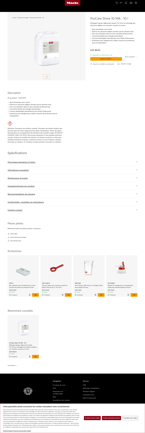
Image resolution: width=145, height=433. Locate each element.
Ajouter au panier (106, 59)
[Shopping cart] (135, 3)
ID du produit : (13, 98)
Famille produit (15, 210)
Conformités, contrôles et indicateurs (26, 202)
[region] (72, 418)
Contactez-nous (88, 395)
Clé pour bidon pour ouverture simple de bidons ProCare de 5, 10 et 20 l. (54, 286)
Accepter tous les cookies (92, 418)
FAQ (84, 385)
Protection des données (19, 431)
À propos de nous (59, 385)
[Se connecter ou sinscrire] (126, 3)
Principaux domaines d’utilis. (22, 162)
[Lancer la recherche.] (116, 2)
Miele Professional (89, 398)
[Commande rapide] (130, 3)
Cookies (29, 431)
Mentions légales (89, 391)
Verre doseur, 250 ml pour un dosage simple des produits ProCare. (89, 286)
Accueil (14, 17)
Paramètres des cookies (130, 418)
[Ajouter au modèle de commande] (30, 295)
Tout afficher (12, 365)
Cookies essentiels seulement (111, 418)
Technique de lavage (23, 17)
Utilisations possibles (18, 170)
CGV (54, 388)
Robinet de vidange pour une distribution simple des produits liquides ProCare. (120, 286)
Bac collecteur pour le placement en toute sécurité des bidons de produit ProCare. (22, 286)
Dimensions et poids (18, 178)
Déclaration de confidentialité (58, 393)
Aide (54, 397)
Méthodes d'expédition (91, 388)
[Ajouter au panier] (35, 295)
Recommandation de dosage (21, 194)
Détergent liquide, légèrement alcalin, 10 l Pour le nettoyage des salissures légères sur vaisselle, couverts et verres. (23, 347)
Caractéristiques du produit (21, 186)
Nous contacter (130, 57)
